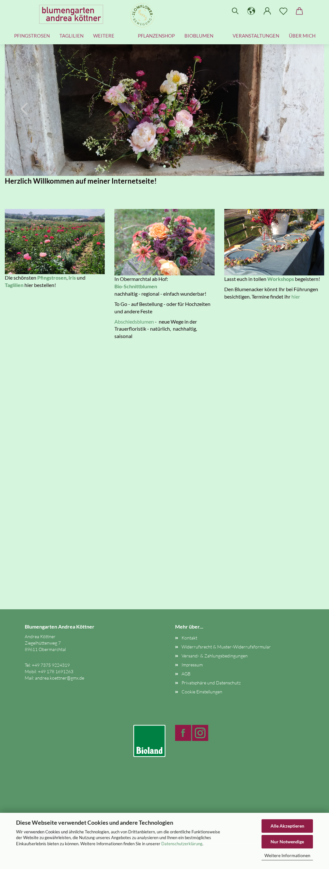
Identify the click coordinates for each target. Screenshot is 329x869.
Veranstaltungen (256, 36)
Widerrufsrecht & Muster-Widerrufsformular (226, 646)
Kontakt (189, 637)
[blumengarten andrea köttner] (73, 14)
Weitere (103, 36)
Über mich (302, 36)
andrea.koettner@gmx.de (59, 678)
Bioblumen (198, 36)
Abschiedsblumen (134, 321)
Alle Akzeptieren (287, 826)
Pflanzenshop (156, 36)
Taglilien (71, 36)
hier (295, 296)
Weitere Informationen (287, 855)
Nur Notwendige (287, 841)
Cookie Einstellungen (202, 691)
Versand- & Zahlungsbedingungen (215, 655)
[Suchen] (235, 11)
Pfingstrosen (32, 36)
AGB (186, 673)
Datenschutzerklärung (181, 843)
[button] (251, 11)
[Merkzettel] (283, 11)
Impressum (192, 664)
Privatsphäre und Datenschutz (211, 682)
